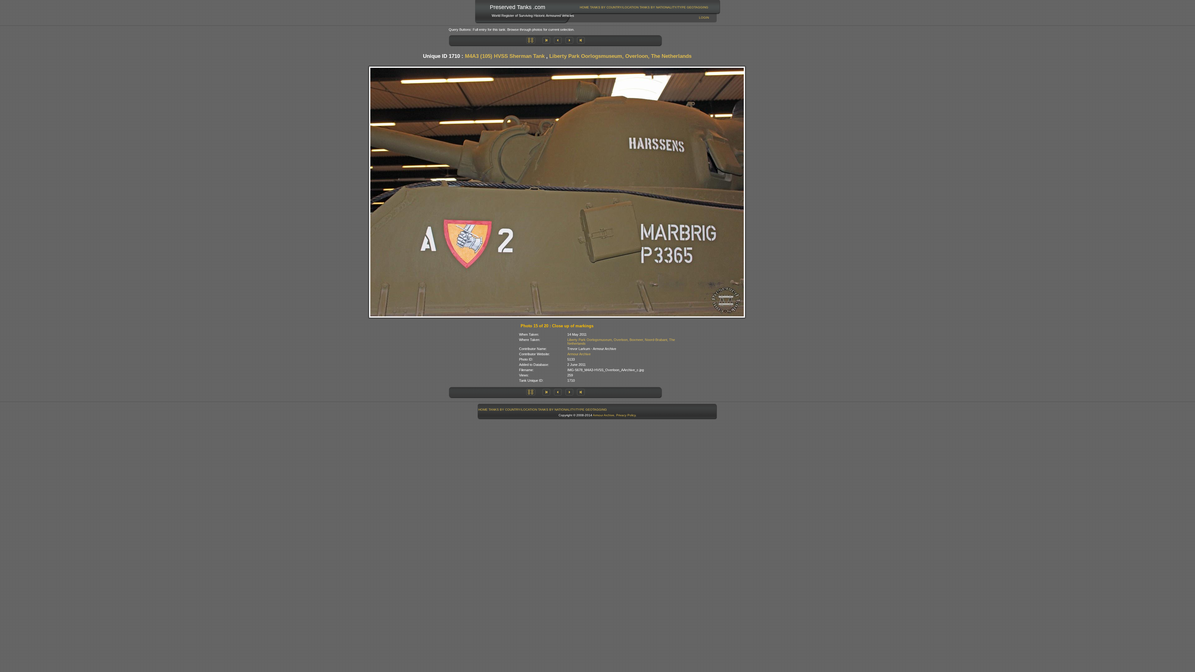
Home (584, 7)
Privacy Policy (625, 415)
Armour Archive (579, 354)
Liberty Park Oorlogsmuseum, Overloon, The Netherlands (620, 56)
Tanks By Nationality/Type (663, 7)
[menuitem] (584, 7)
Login (704, 17)
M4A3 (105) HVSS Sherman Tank (505, 56)
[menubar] (644, 7)
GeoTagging (697, 7)
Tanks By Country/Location (614, 7)
